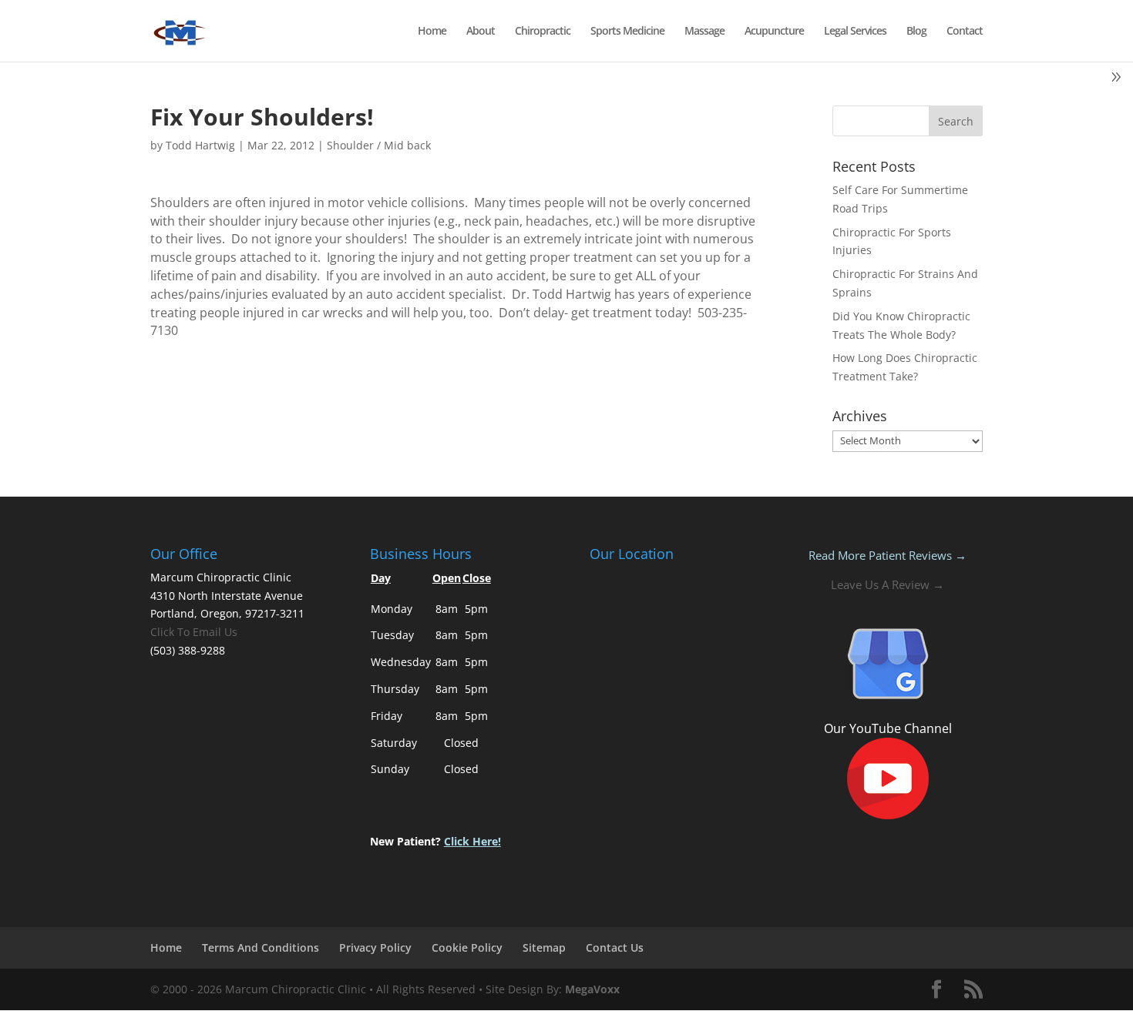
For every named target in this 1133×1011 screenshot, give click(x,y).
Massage (704, 31)
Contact (964, 31)
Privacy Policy (375, 947)
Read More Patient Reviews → (888, 555)
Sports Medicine (627, 31)
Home (432, 31)
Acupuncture (774, 31)
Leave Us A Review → (887, 584)
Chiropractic (542, 31)
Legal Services (855, 31)
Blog (916, 31)
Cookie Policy (467, 947)
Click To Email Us (193, 631)
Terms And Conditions (260, 947)
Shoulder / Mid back (379, 145)
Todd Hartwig (200, 145)
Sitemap (544, 947)
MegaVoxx (592, 989)
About (480, 31)
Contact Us (615, 947)
